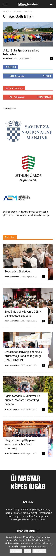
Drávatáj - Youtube (14, 88)
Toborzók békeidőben (18, 271)
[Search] (51, 4)
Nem (27, 551)
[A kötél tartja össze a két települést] (28, 34)
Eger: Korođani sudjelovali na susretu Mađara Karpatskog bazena (22, 400)
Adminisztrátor (10, 58)
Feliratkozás (44, 97)
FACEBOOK (10, 67)
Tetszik (47, 76)
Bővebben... (39, 551)
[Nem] (52, 544)
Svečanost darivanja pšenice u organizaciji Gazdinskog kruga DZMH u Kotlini (23, 356)
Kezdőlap (7, 11)
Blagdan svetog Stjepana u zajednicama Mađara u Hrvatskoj (21, 444)
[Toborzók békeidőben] (28, 262)
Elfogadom (16, 551)
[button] (5, 4)
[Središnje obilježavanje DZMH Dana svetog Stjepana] (28, 306)
